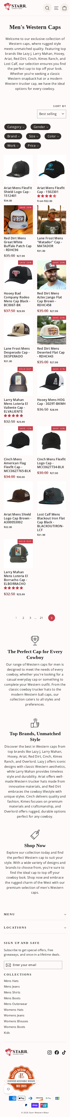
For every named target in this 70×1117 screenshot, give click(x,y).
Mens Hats (11, 981)
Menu (9, 914)
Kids (7, 1033)
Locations (15, 927)
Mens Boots (12, 998)
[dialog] (64, 7)
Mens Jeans (12, 986)
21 (41, 618)
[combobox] (15, 127)
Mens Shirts (12, 992)
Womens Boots (14, 1027)
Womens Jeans (14, 1015)
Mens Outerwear (15, 1004)
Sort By (59, 106)
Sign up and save (22, 943)
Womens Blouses (16, 1021)
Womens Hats (13, 1010)
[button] (46, 196)
